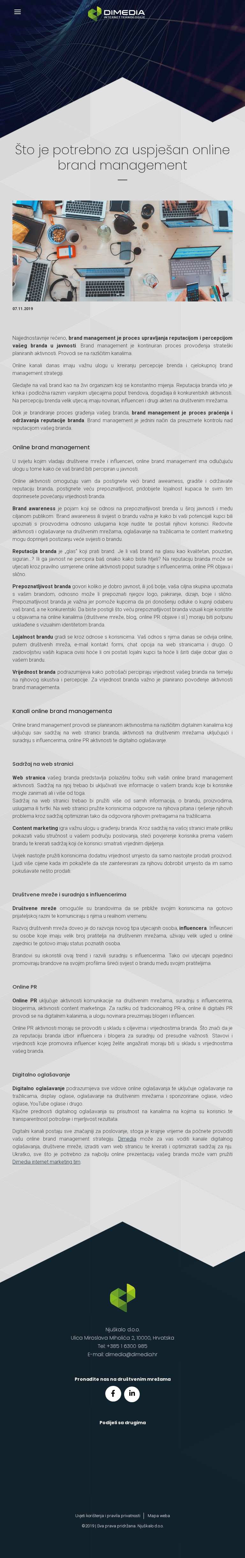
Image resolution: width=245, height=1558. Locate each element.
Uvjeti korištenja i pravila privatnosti (107, 1515)
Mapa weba (159, 1515)
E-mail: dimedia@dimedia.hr (122, 1354)
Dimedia (127, 1139)
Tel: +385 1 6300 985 (122, 1346)
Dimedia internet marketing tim (46, 1162)
